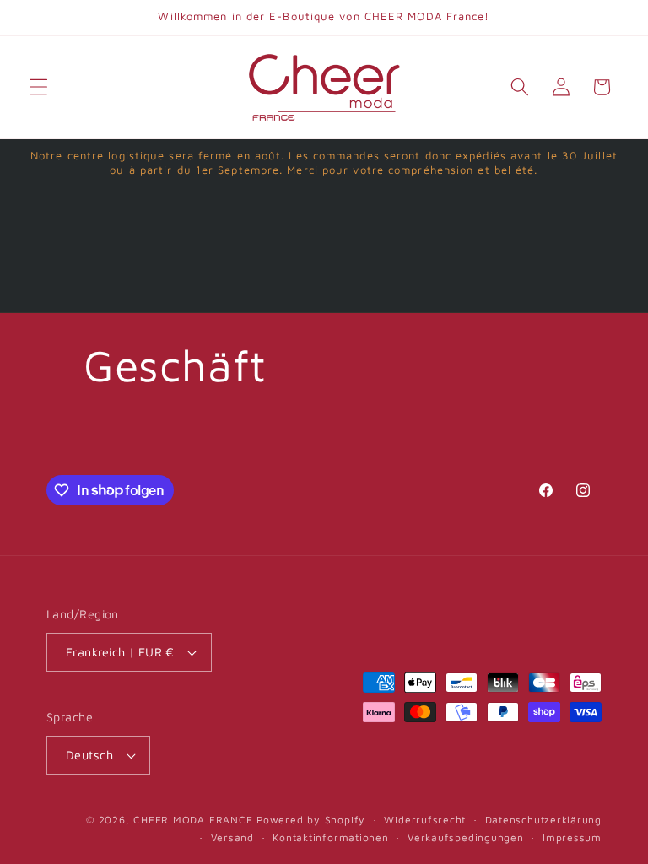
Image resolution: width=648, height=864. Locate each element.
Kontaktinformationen (330, 837)
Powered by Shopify (310, 819)
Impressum (572, 837)
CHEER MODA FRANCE (192, 819)
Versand (232, 837)
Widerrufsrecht (425, 819)
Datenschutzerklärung (543, 819)
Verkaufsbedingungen (466, 837)
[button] (39, 87)
